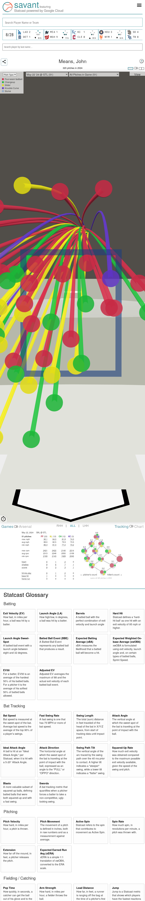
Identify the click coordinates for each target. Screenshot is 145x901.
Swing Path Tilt (85, 747)
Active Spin (83, 821)
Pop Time (9, 888)
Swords (44, 783)
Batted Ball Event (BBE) (53, 638)
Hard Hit (118, 613)
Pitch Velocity (11, 821)
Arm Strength (47, 888)
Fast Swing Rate (49, 715)
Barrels (80, 613)
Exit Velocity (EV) (13, 613)
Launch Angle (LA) (50, 613)
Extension (9, 850)
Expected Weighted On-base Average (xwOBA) (127, 640)
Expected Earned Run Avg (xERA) (53, 851)
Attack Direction (49, 747)
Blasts (7, 783)
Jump (115, 888)
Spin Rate (118, 821)
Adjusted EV (47, 670)
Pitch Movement (50, 821)
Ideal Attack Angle (14, 747)
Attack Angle (120, 715)
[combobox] (72, 22)
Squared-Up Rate (122, 747)
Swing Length (84, 715)
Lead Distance (85, 888)
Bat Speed (9, 715)
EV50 (6, 670)
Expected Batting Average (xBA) (86, 640)
